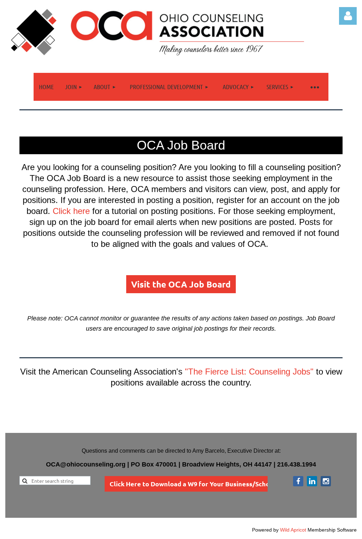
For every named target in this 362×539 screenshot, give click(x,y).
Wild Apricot (293, 530)
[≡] (314, 87)
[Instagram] (326, 481)
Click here (71, 211)
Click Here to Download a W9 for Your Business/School (193, 484)
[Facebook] (298, 481)
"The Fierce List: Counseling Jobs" (249, 371)
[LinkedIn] (312, 481)
